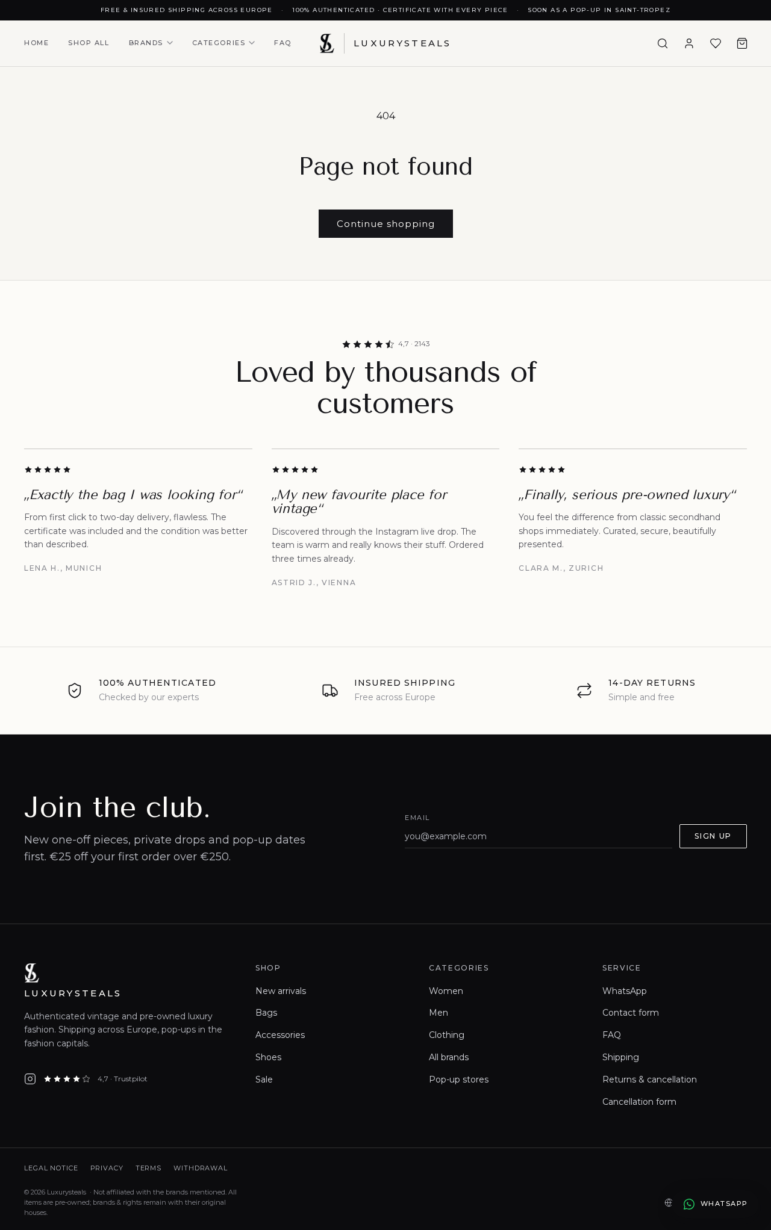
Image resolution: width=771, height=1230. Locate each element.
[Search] (663, 43)
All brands (449, 1057)
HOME (36, 43)
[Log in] (689, 43)
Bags (266, 1012)
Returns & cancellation (649, 1079)
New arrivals (280, 991)
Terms (148, 1168)
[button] (742, 43)
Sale (264, 1079)
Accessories (280, 1035)
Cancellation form (639, 1101)
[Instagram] (30, 1079)
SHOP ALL (88, 43)
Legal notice (51, 1168)
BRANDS (146, 43)
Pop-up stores (459, 1079)
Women (446, 991)
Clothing (446, 1035)
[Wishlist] (716, 43)
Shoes (268, 1057)
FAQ (283, 43)
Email (417, 817)
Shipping (620, 1057)
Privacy (106, 1168)
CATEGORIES (218, 43)
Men (438, 1012)
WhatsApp (624, 991)
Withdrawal (200, 1168)
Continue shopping (386, 223)
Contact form (630, 1012)
